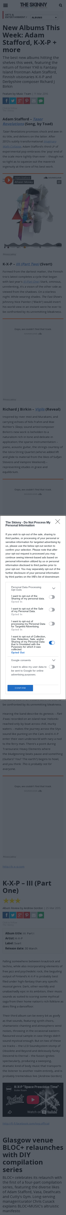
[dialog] (33, 608)
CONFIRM (20, 688)
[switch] (52, 597)
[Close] (58, 522)
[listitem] (33, 588)
